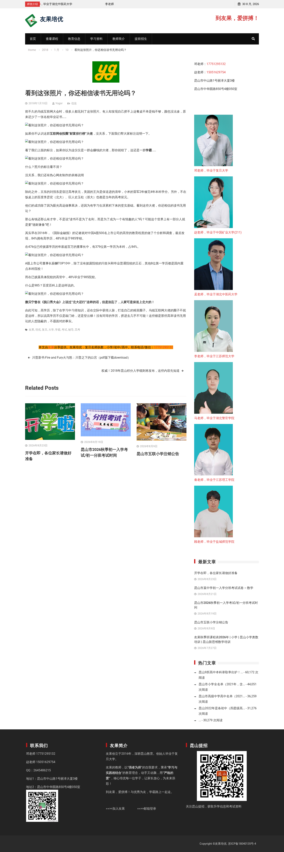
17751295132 (163, 347)
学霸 (57, 329)
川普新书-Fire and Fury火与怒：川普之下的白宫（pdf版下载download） (81, 357)
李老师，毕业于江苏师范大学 (62, 4)
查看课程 (52, 39)
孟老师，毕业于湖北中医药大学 (215, 294)
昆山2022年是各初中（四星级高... (222, 708)
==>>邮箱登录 (146, 808)
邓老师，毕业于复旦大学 (211, 170)
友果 (31, 329)
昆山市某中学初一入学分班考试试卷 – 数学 (223, 588)
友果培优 (51, 18)
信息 (74, 103)
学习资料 (96, 39)
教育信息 (74, 39)
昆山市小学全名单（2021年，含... (222, 684)
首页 (33, 39)
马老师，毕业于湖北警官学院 (214, 418)
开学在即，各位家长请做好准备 (215, 573)
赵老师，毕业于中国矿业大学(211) (218, 232)
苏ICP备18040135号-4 (242, 843)
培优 (38, 329)
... (200, 720)
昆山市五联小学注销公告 (158, 453)
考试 (64, 329)
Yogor (59, 103)
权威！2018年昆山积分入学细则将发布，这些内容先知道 (140, 371)
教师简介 (118, 39)
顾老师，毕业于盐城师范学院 (214, 542)
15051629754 (216, 72)
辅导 (71, 329)
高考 (77, 329)
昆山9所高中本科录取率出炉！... (221, 672)
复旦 (44, 329)
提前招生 (141, 39)
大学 (51, 329)
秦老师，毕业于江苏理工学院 (214, 480)
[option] (78, 4)
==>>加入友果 (115, 808)
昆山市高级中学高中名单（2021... (222, 696)
